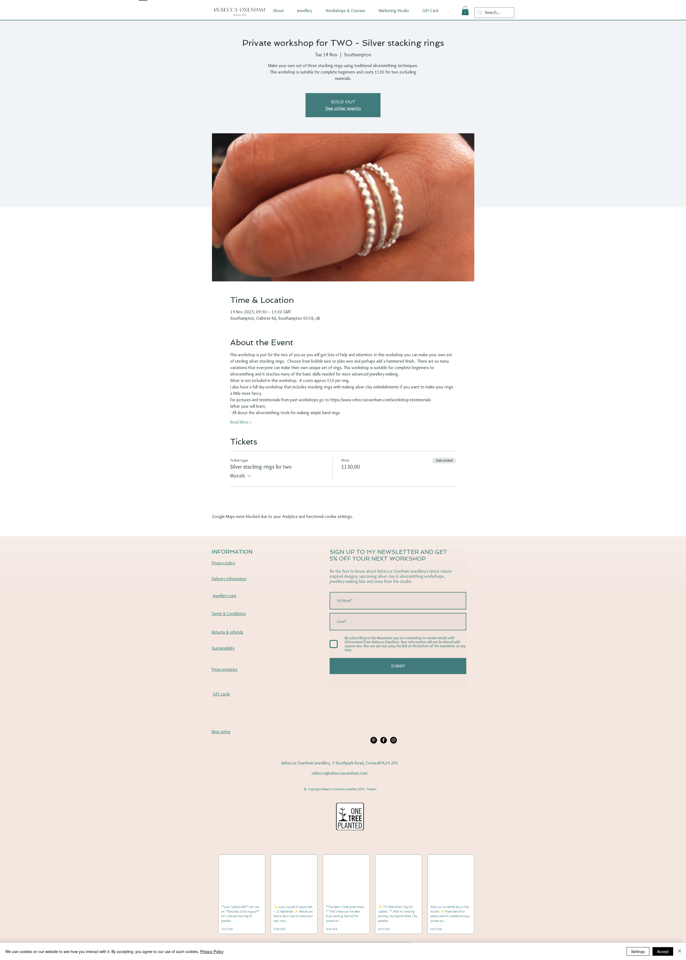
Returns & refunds (227, 632)
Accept (663, 951)
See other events (343, 108)
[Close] (679, 951)
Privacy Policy (211, 951)
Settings (638, 951)
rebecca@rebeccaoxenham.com (339, 773)
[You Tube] (393, 740)
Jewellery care (224, 595)
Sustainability (223, 648)
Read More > (241, 422)
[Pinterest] (373, 740)
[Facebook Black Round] (383, 740)
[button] (465, 10)
